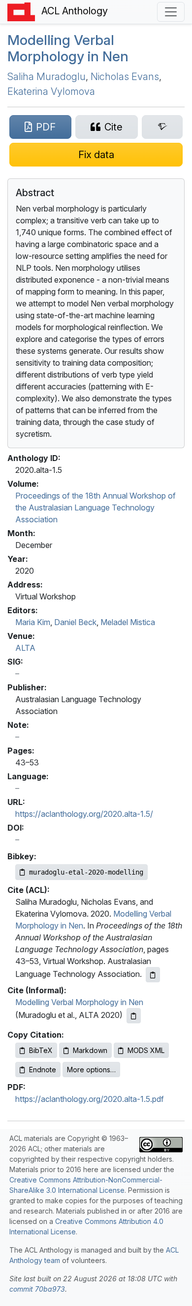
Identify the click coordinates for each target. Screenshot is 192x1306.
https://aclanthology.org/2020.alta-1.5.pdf (89, 1099)
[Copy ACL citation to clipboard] (153, 974)
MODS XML (146, 1050)
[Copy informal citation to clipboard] (134, 1015)
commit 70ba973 (37, 1289)
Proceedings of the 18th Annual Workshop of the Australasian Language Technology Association (95, 507)
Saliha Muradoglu (46, 77)
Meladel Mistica (127, 622)
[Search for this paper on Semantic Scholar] (162, 127)
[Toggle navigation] (171, 12)
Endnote (42, 1069)
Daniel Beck (75, 622)
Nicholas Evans (125, 77)
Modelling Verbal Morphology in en (67, 48)
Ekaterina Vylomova (51, 91)
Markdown (90, 1050)
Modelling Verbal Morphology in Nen (79, 1002)
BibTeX (41, 1050)
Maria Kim (32, 622)
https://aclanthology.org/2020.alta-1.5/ (84, 814)
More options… (91, 1069)
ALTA (25, 648)
